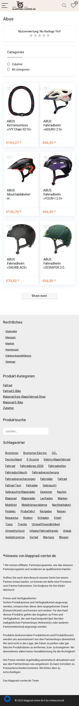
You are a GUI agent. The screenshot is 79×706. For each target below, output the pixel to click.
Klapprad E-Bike (13, 402)
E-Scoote (33, 459)
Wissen (63, 537)
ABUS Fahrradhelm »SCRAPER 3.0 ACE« (53, 265)
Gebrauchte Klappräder (20, 491)
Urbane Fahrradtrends (44, 530)
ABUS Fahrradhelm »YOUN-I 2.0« (52, 194)
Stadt (57, 517)
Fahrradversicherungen (20, 479)
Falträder (32, 485)
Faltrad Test (13, 485)
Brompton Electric (35, 453)
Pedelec (10, 511)
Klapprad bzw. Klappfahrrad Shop (24, 396)
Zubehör (17, 64)
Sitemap (10, 361)
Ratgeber (46, 511)
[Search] (64, 5)
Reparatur (11, 517)
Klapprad (11, 498)
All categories (21, 69)
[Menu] (5, 5)
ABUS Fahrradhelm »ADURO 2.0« (52, 125)
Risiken (28, 517)
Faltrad (7, 385)
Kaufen (61, 491)
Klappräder (28, 498)
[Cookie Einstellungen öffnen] (7, 701)
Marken (9, 343)
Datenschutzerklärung (18, 355)
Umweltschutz (15, 530)
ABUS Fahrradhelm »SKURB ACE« (17, 263)
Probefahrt (28, 511)
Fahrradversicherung (45, 472)
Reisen (61, 511)
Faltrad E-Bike (12, 391)
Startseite (11, 331)
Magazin (10, 337)
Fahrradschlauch (16, 472)
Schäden (43, 517)
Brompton (11, 453)
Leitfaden (46, 498)
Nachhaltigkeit (61, 504)
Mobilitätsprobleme (34, 504)
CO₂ (54, 453)
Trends (22, 524)
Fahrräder (46, 479)
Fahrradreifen (57, 466)
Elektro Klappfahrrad (57, 459)
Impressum (12, 349)
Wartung (48, 537)
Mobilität (11, 504)
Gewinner (46, 491)
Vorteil (34, 537)
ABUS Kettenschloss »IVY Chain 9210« (19, 125)
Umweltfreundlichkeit (46, 524)
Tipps (9, 524)
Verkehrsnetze (15, 537)
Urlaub (67, 530)
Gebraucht (50, 485)
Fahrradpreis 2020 (32, 466)
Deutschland (13, 459)
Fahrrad (10, 466)
